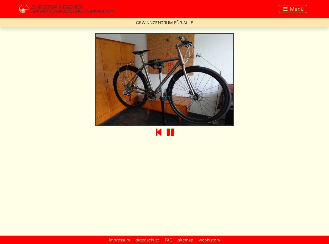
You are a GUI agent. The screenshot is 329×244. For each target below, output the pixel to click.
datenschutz (147, 239)
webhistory (209, 239)
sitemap (185, 239)
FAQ (168, 239)
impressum (119, 239)
